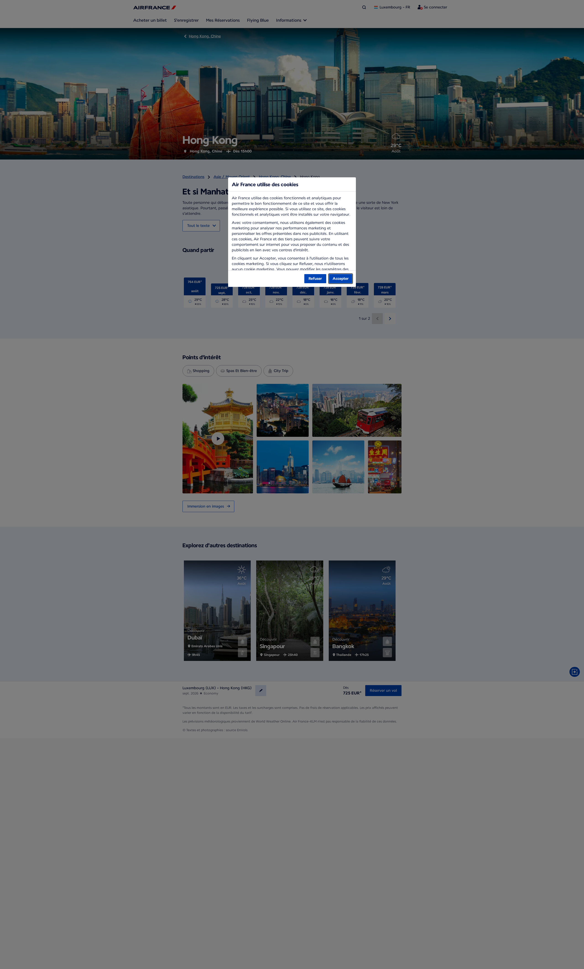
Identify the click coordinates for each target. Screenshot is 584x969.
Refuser (315, 278)
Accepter (341, 278)
